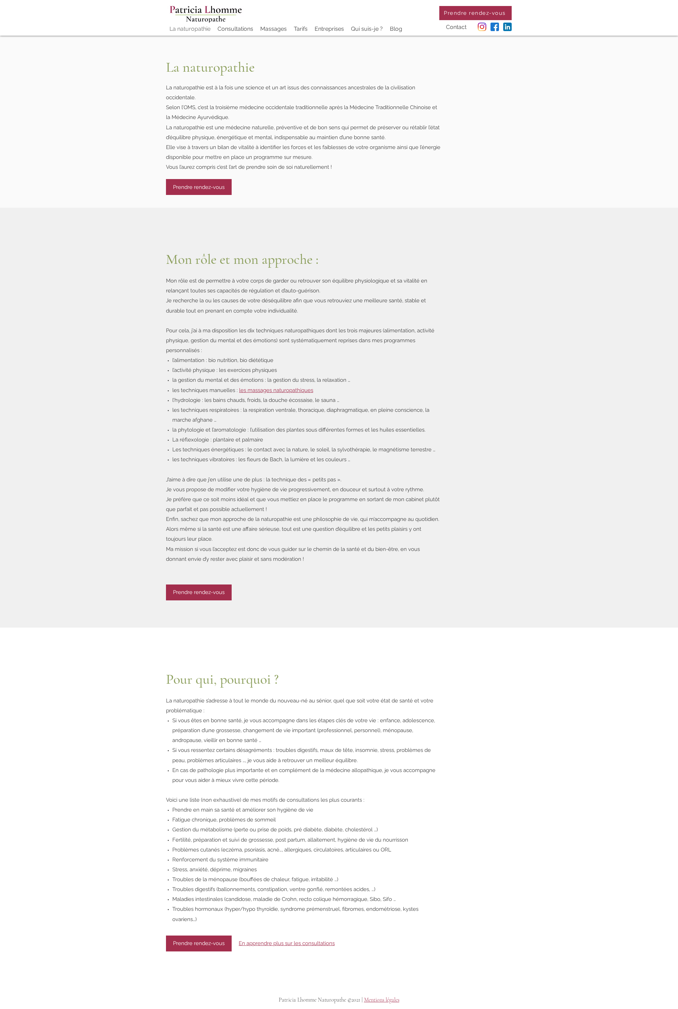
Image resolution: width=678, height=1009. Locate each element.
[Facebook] (494, 27)
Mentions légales (381, 999)
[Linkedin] (507, 27)
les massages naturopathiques (276, 390)
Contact (456, 27)
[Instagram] (482, 27)
